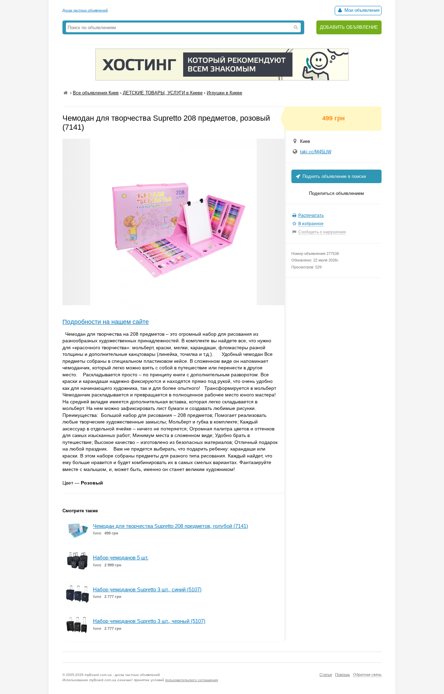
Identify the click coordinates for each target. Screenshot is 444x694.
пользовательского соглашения (191, 680)
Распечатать (311, 215)
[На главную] (65, 92)
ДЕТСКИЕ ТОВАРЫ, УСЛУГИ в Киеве (163, 92)
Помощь (342, 674)
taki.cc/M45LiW (315, 151)
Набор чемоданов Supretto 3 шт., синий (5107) (147, 589)
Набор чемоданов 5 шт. (120, 557)
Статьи (325, 674)
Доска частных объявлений (85, 10)
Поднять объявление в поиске (333, 176)
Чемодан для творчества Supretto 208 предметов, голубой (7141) (170, 526)
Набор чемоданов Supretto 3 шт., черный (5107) (149, 621)
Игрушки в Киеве (224, 92)
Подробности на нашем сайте (105, 321)
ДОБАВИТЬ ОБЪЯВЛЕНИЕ (349, 27)
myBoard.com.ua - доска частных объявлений (122, 675)
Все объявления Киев (96, 92)
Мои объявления (361, 10)
